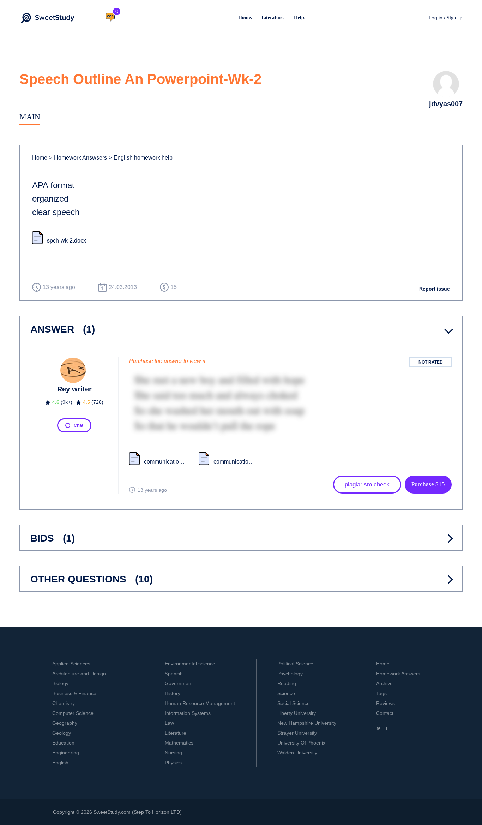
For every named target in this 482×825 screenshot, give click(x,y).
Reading (286, 683)
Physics (173, 762)
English (60, 762)
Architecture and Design (79, 673)
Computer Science (73, 713)
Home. (245, 17)
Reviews (385, 703)
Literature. (273, 17)
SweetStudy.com (112, 812)
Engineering (65, 752)
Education (63, 743)
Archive (384, 683)
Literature (175, 733)
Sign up (454, 17)
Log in (435, 17)
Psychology (290, 673)
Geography (64, 723)
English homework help (141, 158)
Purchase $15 (428, 484)
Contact (384, 713)
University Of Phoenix (301, 743)
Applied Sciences (71, 663)
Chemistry (63, 703)
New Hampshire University (306, 723)
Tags (381, 693)
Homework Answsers (78, 158)
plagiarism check (367, 484)
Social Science (293, 703)
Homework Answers (398, 673)
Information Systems (188, 713)
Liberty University (296, 713)
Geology (61, 733)
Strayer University (297, 733)
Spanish (174, 673)
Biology (60, 683)
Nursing (173, 752)
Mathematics (179, 743)
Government (179, 683)
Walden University (297, 752)
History (172, 693)
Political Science (295, 663)
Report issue (434, 289)
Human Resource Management (200, 703)
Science (286, 693)
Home (39, 158)
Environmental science (190, 663)
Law (169, 723)
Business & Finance (74, 693)
